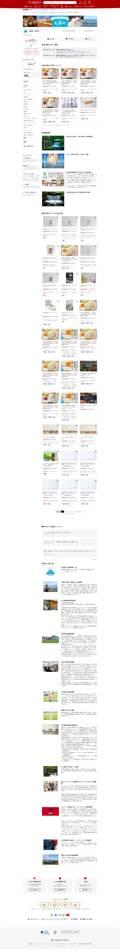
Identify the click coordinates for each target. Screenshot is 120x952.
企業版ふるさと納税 (87, 919)
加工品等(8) (26, 108)
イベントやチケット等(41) (30, 118)
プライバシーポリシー (62, 943)
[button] (73, 31)
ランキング (45, 6)
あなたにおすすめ (55, 6)
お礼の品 (28, 7)
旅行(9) (25, 115)
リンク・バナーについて (49, 943)
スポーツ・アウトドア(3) (29, 123)
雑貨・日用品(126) (28, 125)
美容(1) (25, 127)
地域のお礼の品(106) (28, 120)
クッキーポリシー (73, 943)
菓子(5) (25, 106)
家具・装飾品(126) (28, 132)
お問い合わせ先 (28, 35)
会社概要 (31, 943)
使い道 (68, 7)
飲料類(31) (26, 104)
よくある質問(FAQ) (59, 889)
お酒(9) (25, 101)
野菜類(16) (26, 97)
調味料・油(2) (27, 113)
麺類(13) (26, 111)
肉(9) (25, 92)
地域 (38, 7)
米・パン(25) (27, 94)
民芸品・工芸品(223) (28, 134)
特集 (62, 6)
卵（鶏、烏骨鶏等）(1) (29, 99)
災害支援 (75, 919)
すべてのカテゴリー (28, 89)
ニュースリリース (38, 943)
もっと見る (93, 559)
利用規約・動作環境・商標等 (84, 943)
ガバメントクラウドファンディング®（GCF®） (55, 919)
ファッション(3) (27, 130)
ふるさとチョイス (34, 919)
